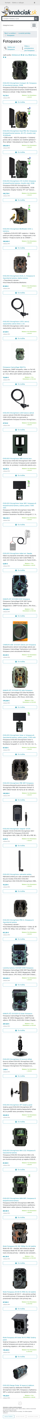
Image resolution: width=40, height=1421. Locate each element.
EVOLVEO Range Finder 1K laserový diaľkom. (18, 1385)
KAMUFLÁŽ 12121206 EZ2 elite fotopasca (17, 690)
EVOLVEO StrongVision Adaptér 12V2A (16, 829)
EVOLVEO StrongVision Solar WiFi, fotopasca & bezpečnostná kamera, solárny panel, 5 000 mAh (19, 505)
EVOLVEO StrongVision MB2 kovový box (17, 458)
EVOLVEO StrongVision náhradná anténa (17, 874)
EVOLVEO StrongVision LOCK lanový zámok (18, 413)
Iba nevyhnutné (20, 1416)
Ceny (26, 55)
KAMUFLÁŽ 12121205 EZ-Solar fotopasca (17, 1013)
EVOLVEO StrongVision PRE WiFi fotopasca (18, 783)
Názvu (34, 55)
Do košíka (21, 102)
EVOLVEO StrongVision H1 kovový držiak (17, 1059)
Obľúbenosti (16, 55)
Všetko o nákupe (18, 2)
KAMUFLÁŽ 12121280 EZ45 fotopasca (16, 599)
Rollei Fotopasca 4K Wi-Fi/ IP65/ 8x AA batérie (19, 1292)
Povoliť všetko (9, 1416)
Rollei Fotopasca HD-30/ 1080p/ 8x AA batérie (19, 1246)
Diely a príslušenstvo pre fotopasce (29, 48)
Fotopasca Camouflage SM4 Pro (14, 367)
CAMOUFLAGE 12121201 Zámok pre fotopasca (19, 645)
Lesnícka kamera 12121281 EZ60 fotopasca (18, 968)
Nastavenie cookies (33, 1416)
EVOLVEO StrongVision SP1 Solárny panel (17, 1105)
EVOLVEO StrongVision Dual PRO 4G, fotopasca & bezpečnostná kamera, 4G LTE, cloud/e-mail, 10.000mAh (20, 133)
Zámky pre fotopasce (11, 48)
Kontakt (7, 2)
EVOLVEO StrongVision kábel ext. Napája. (17, 553)
